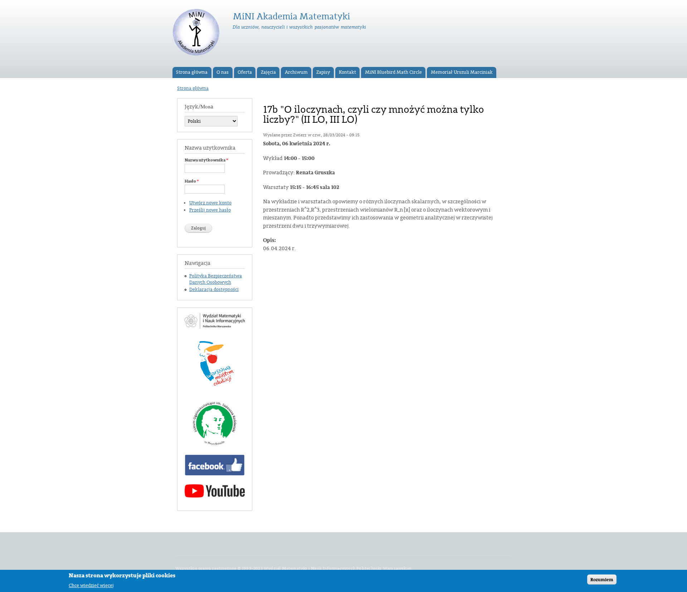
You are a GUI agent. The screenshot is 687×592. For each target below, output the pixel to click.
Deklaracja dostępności (214, 289)
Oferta (245, 72)
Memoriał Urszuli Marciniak (462, 72)
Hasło (192, 181)
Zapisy (323, 72)
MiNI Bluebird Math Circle (393, 72)
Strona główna (192, 72)
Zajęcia (268, 72)
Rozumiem (601, 579)
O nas (222, 72)
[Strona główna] (197, 33)
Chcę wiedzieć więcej (91, 585)
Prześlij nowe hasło (210, 210)
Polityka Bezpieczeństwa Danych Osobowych (215, 279)
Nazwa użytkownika (206, 160)
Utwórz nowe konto (210, 203)
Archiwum (296, 72)
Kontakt (347, 72)
